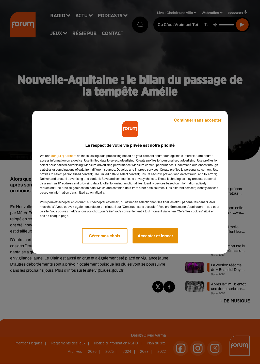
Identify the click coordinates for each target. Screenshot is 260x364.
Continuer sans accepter (197, 120)
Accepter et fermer (155, 236)
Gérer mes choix (104, 236)
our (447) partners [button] (63, 155)
